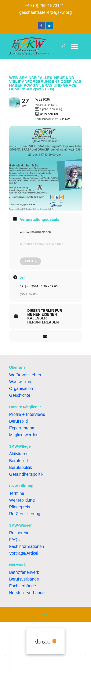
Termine (16, 493)
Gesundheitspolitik (26, 474)
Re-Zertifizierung (24, 513)
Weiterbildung (22, 500)
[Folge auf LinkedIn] (49, 25)
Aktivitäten (19, 453)
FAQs (14, 539)
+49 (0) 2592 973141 (44, 5)
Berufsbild (18, 421)
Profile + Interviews (27, 414)
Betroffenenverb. (25, 572)
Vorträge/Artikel (23, 553)
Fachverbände (22, 586)
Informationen (40, 232)
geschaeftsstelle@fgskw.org (45, 12)
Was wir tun (20, 381)
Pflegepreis (19, 507)
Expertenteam (22, 428)
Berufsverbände (24, 579)
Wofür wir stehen (25, 375)
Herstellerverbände (27, 592)
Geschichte (19, 395)
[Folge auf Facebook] (41, 25)
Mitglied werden (24, 434)
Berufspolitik (20, 467)
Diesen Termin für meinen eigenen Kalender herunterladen (44, 316)
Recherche (19, 532)
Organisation (21, 388)
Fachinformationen (26, 546)
